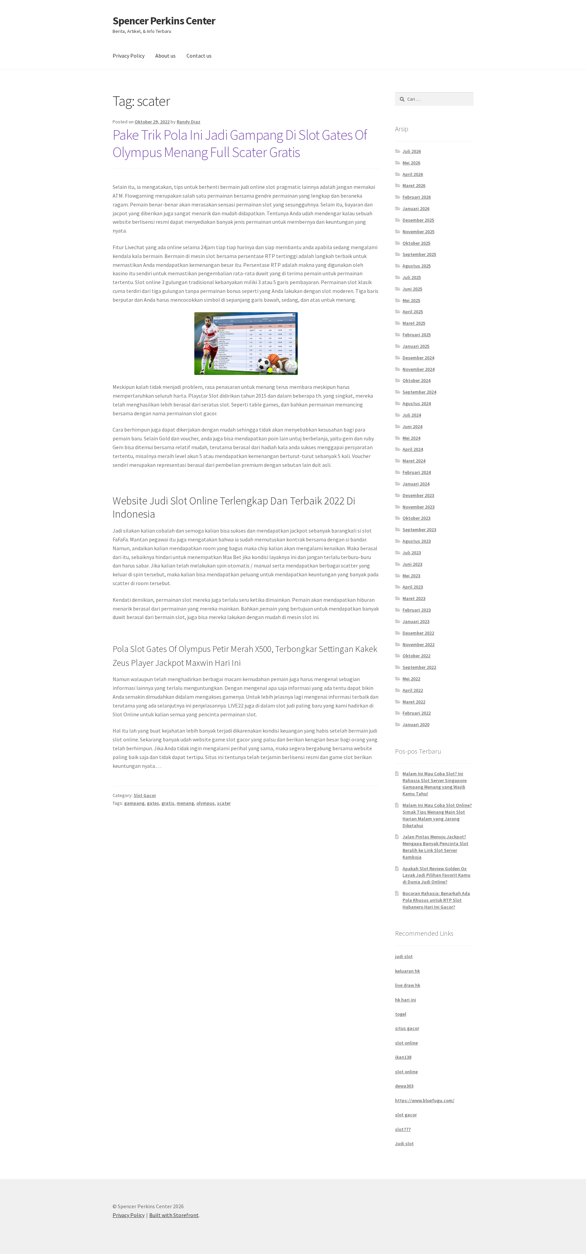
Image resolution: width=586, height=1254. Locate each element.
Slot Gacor (145, 795)
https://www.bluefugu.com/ (424, 1100)
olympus (205, 803)
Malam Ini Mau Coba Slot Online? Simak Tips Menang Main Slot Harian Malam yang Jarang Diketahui (437, 815)
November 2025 (418, 231)
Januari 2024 (416, 484)
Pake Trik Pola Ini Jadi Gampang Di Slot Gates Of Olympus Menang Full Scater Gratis (240, 143)
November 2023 (418, 507)
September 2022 (419, 667)
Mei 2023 (411, 576)
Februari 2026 (417, 197)
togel (400, 1014)
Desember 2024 (418, 358)
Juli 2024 (412, 415)
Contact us (199, 55)
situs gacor (407, 1028)
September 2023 (419, 529)
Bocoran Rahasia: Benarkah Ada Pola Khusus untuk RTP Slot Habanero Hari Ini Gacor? (436, 900)
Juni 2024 (412, 426)
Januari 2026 (416, 208)
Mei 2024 (411, 438)
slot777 (403, 1129)
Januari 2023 (416, 621)
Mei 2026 (411, 163)
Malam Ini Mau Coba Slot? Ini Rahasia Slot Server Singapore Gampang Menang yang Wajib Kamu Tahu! (435, 784)
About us (165, 55)
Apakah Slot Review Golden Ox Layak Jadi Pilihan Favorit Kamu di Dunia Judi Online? (436, 875)
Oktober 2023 (416, 518)
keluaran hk (407, 971)
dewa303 (404, 1086)
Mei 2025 (411, 300)
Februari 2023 (417, 610)
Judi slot (404, 1143)
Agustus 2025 (417, 266)
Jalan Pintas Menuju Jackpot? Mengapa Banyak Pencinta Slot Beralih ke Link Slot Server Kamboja (435, 847)
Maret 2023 (414, 598)
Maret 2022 (414, 702)
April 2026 (413, 174)
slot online (406, 1043)
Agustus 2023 (417, 541)
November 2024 (418, 369)
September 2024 (419, 392)
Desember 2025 (418, 220)
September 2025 (419, 254)
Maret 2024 (414, 461)
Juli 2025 (412, 277)
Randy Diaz (188, 122)
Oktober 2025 (416, 243)
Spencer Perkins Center (164, 20)
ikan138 (403, 1057)
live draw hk (407, 985)
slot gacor (406, 1115)
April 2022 (413, 690)
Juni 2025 (412, 289)
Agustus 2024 (417, 403)
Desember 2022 (418, 633)
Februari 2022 (417, 713)
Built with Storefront (174, 1215)
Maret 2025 (414, 323)
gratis (167, 803)
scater (224, 803)
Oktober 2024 (416, 380)
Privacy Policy (128, 55)
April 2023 (413, 587)
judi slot (404, 956)
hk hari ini (405, 1000)
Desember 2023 (418, 495)
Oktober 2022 (416, 656)
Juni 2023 (412, 564)
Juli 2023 (412, 553)
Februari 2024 (417, 472)
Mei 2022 (411, 679)
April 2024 (413, 449)
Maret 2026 (414, 185)
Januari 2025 (416, 346)
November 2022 (418, 644)
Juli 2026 (412, 151)
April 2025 (413, 311)
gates (153, 803)
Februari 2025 (417, 335)
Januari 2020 (416, 724)
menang (185, 803)
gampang (134, 803)
